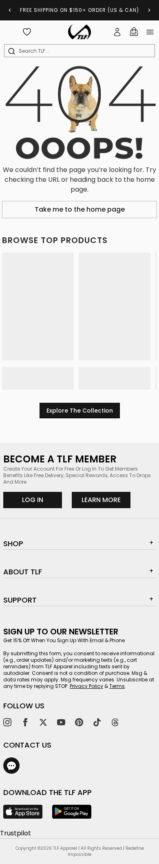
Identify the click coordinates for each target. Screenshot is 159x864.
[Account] (117, 32)
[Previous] (9, 10)
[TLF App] (22, 812)
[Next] (149, 10)
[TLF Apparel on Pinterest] (79, 722)
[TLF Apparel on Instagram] (7, 722)
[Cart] (134, 32)
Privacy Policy (86, 686)
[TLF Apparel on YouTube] (61, 722)
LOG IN (32, 500)
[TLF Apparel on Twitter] (43, 722)
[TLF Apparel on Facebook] (25, 722)
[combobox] (81, 51)
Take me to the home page (80, 209)
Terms (117, 686)
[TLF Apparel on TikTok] (97, 722)
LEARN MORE (106, 500)
